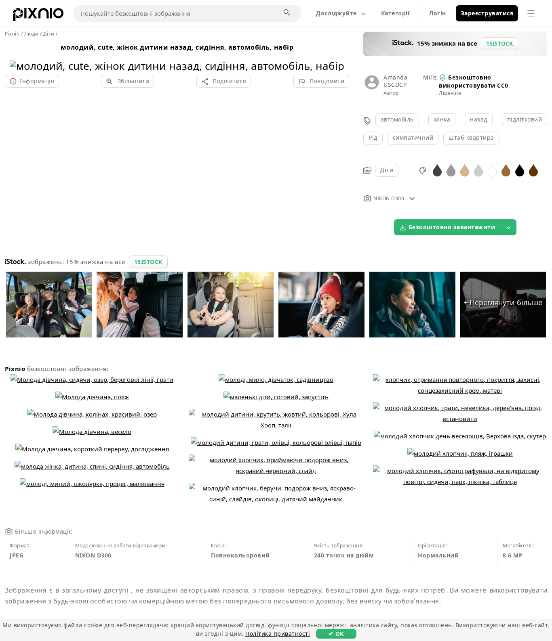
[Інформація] (412, 198)
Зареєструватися (487, 13)
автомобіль (397, 119)
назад (478, 119)
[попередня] (19, 55)
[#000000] (519, 169)
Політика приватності (277, 633)
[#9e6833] (506, 169)
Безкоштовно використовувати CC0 (473, 81)
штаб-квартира (471, 137)
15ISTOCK (148, 262)
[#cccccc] (478, 169)
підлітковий (524, 119)
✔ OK (336, 633)
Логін (437, 13)
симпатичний (413, 137)
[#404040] (437, 169)
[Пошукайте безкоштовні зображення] (287, 13)
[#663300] (533, 169)
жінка (442, 119)
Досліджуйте (336, 13)
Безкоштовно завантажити (452, 227)
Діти (386, 170)
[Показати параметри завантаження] (508, 227)
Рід (373, 137)
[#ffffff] (492, 169)
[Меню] (531, 13)
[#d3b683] (464, 169)
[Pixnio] (38, 16)
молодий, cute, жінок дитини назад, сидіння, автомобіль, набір (177, 47)
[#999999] (451, 169)
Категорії (395, 13)
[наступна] (335, 55)
